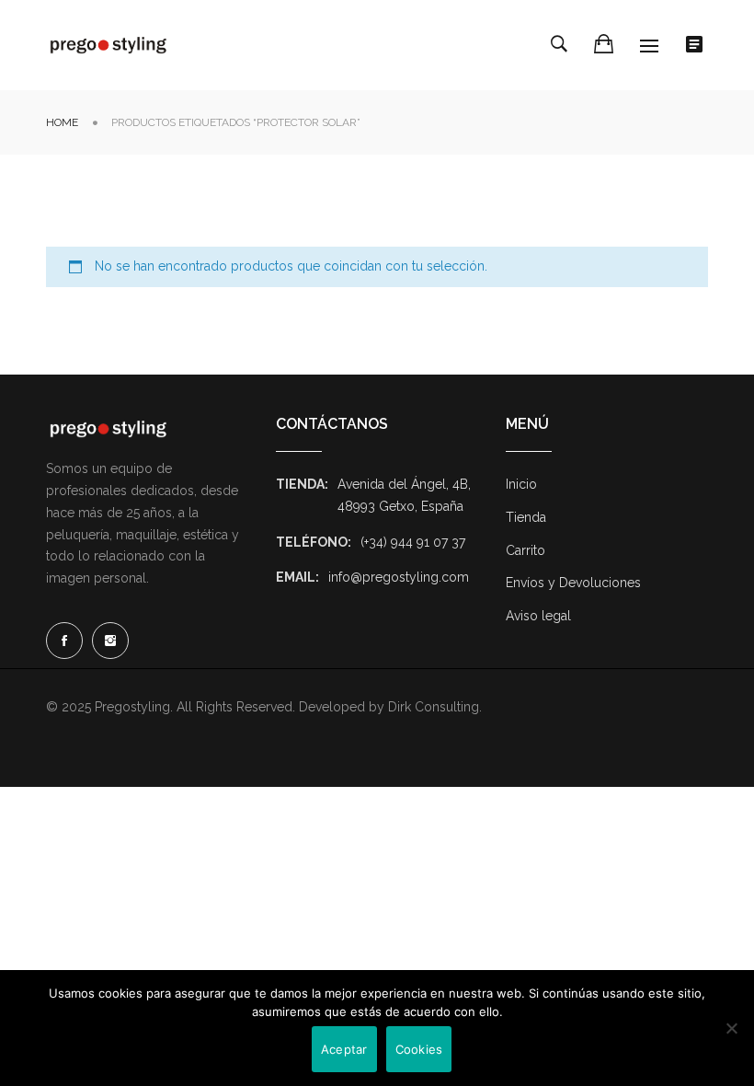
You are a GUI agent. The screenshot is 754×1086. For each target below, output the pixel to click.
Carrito (525, 550)
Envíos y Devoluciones (573, 582)
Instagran (110, 640)
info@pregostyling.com (398, 577)
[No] (731, 1028)
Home (62, 122)
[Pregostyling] (108, 45)
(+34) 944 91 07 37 (412, 542)
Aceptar (344, 1049)
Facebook (64, 640)
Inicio (521, 484)
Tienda (526, 517)
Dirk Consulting (433, 706)
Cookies (419, 1049)
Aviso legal (538, 615)
